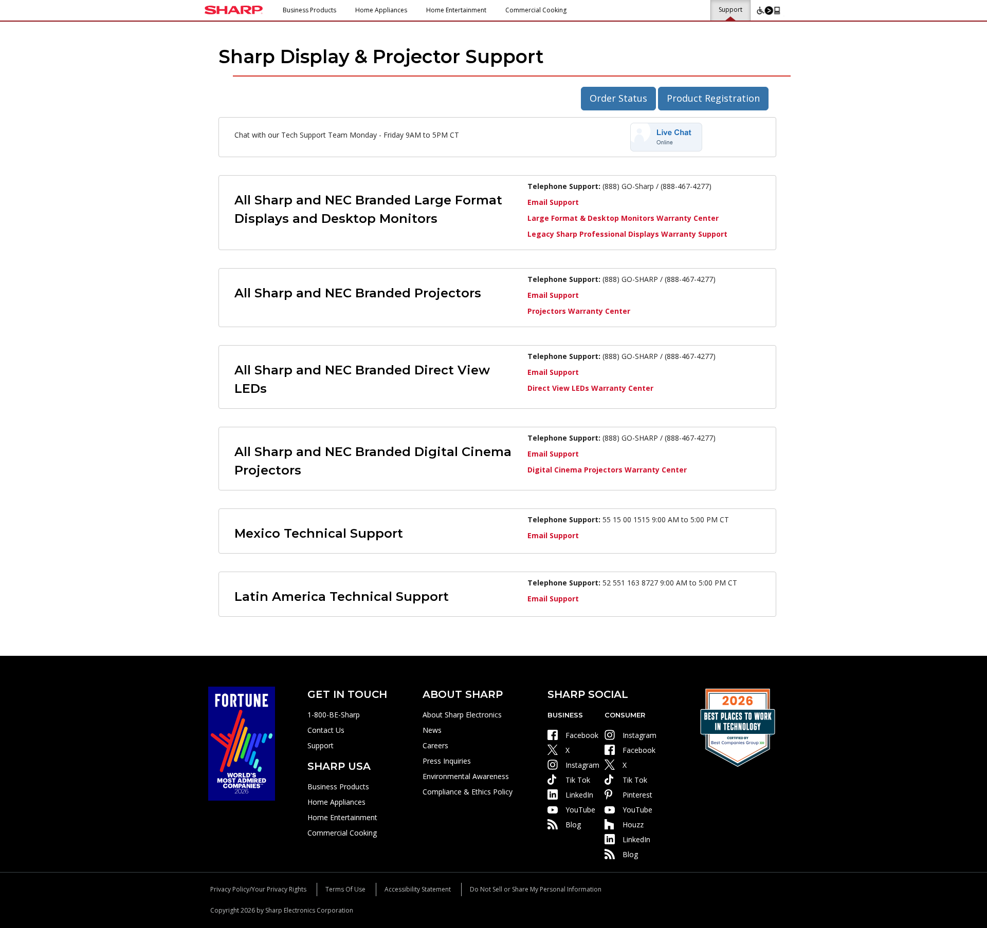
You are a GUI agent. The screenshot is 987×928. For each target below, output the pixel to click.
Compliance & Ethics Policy (468, 792)
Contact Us (325, 730)
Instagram (582, 765)
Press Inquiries (447, 761)
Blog (573, 824)
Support (730, 9)
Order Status (618, 98)
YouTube (580, 810)
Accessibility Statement (418, 889)
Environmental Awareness (466, 776)
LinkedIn (579, 795)
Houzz (633, 824)
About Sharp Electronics (462, 714)
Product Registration (713, 98)
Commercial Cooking (535, 10)
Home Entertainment (456, 10)
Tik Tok (577, 780)
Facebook (581, 735)
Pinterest (637, 795)
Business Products (309, 10)
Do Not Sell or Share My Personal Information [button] (535, 889)
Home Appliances (381, 10)
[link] (666, 136)
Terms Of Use (345, 889)
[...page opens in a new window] (241, 743)
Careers (435, 745)
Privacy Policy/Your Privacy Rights (258, 889)
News (432, 730)
